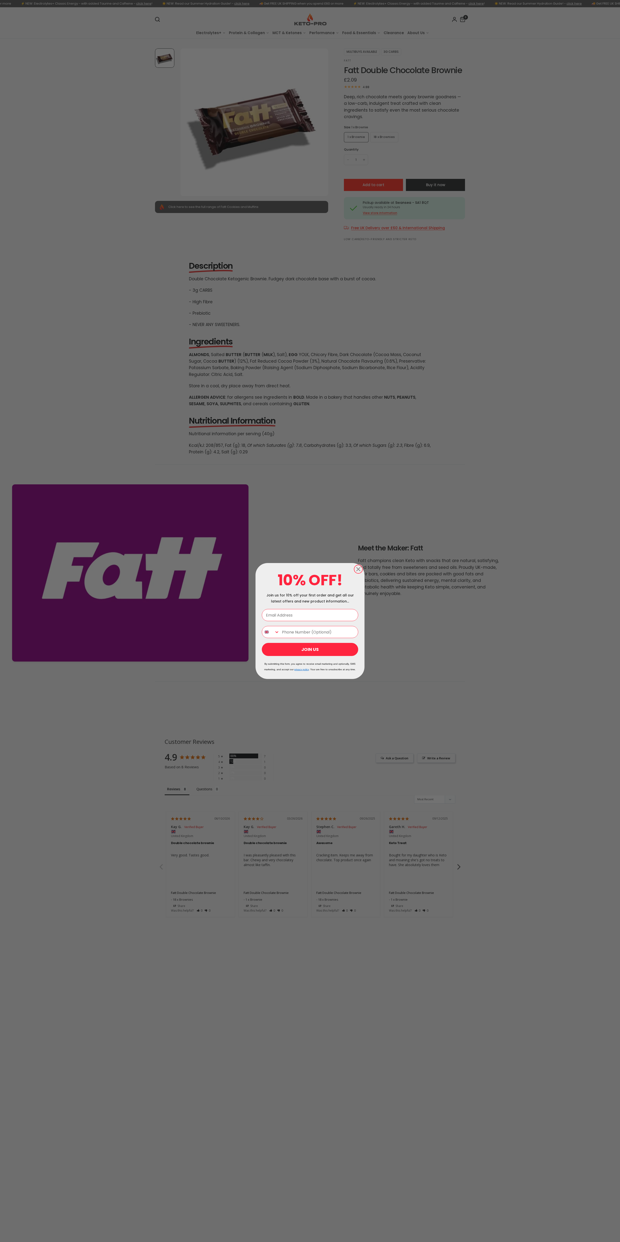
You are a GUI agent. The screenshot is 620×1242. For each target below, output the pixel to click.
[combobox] (270, 632)
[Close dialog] (358, 569)
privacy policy (301, 669)
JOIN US (310, 649)
